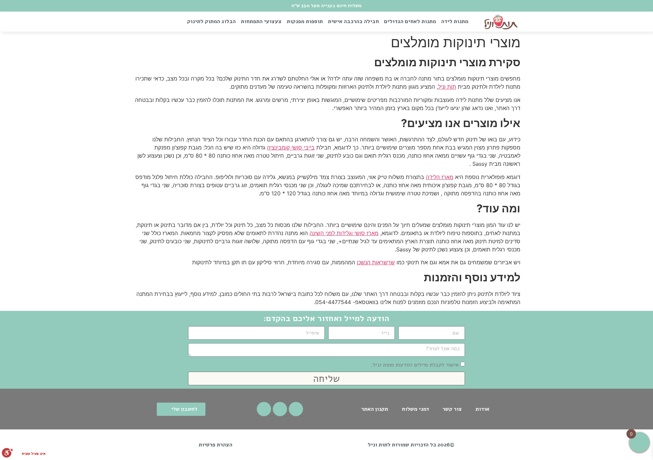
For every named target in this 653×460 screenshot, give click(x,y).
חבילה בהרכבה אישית (353, 21)
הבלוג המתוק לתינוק (211, 21)
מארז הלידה (439, 177)
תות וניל (447, 86)
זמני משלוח (415, 409)
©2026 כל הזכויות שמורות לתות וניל (411, 444)
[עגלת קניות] (143, 22)
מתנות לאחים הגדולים (410, 21)
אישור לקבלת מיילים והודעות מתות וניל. (415, 365)
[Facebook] (296, 409)
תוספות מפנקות (305, 21)
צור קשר (452, 409)
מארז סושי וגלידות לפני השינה (344, 233)
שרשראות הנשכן (376, 262)
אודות (482, 409)
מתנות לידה (454, 21)
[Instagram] (280, 409)
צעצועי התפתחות (261, 21)
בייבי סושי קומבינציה (291, 147)
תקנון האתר (374, 409)
